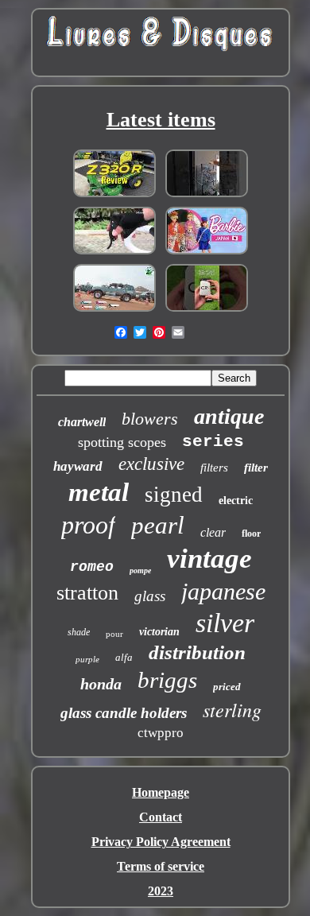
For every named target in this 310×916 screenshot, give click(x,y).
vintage (209, 558)
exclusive (151, 464)
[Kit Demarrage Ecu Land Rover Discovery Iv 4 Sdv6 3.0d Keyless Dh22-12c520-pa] (114, 310)
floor (251, 533)
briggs (167, 680)
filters (214, 467)
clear (213, 532)
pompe (140, 570)
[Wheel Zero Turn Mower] (114, 196)
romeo (92, 567)
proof (88, 524)
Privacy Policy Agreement (161, 841)
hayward (78, 466)
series (213, 442)
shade (79, 632)
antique (229, 416)
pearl (157, 525)
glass (149, 596)
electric (236, 501)
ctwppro (161, 732)
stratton (87, 592)
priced (227, 687)
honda (101, 684)
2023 (160, 891)
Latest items (161, 119)
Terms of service (160, 866)
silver (225, 623)
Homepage (160, 792)
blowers (150, 419)
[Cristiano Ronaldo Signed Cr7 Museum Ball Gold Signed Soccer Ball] (206, 310)
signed (174, 495)
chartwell (82, 422)
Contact (160, 817)
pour (114, 633)
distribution (197, 652)
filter (256, 467)
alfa (124, 657)
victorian (159, 632)
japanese (223, 591)
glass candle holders (123, 712)
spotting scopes (122, 442)
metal (98, 492)
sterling (232, 709)
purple (87, 659)
